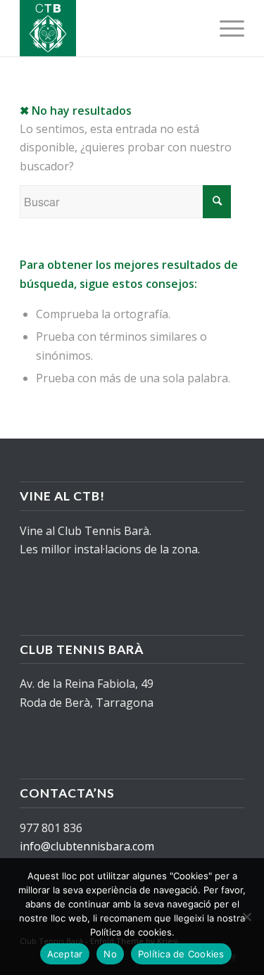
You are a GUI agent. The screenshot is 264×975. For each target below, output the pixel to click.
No (110, 954)
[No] (246, 917)
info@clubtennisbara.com (87, 846)
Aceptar (65, 954)
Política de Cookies (181, 954)
